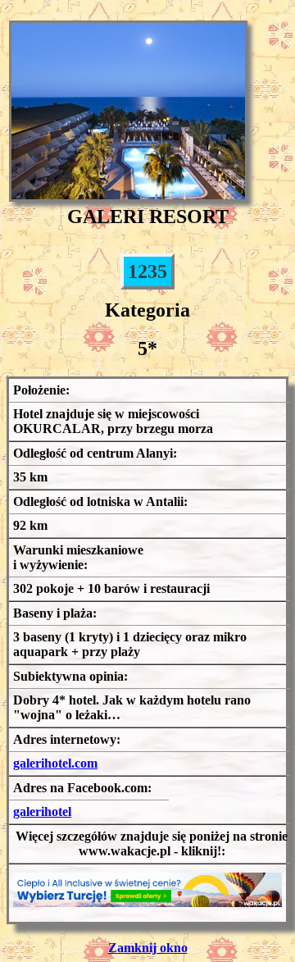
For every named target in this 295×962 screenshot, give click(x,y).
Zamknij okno (148, 948)
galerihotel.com (55, 763)
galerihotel (42, 811)
